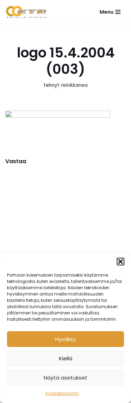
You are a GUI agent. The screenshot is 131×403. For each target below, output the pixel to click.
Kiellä (65, 358)
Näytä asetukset (65, 377)
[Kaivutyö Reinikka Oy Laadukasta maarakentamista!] (26, 12)
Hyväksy (65, 339)
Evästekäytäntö (62, 393)
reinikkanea (74, 85)
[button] (120, 261)
